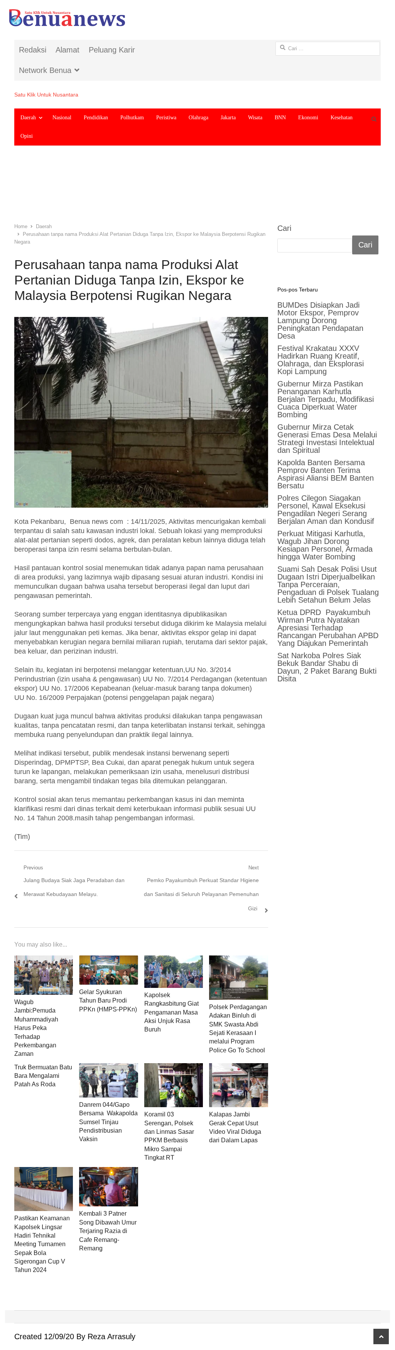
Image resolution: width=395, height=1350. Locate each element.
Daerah (28, 117)
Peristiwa (166, 117)
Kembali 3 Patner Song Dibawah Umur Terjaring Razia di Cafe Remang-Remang (108, 1231)
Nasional (61, 117)
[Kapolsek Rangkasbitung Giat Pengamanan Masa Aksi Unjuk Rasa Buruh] (173, 971)
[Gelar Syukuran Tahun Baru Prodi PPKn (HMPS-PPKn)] (108, 969)
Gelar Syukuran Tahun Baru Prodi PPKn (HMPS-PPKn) (108, 1001)
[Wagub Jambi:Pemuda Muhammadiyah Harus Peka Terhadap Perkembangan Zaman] (43, 975)
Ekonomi (308, 117)
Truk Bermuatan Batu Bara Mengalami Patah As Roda (43, 1076)
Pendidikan (96, 117)
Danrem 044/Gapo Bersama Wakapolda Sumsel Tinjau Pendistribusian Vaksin (108, 1122)
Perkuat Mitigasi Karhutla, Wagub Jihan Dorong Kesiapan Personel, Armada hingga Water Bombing (325, 545)
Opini (26, 136)
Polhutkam (132, 117)
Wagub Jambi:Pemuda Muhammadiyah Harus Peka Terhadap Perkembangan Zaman (36, 1028)
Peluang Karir (112, 50)
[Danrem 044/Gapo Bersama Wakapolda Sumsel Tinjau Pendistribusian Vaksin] (108, 1080)
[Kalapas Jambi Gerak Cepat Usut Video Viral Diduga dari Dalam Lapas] (238, 1085)
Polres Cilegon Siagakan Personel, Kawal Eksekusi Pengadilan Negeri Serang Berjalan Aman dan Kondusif (325, 509)
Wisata (255, 117)
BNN (280, 117)
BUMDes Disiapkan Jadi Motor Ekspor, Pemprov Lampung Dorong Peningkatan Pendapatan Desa (320, 320)
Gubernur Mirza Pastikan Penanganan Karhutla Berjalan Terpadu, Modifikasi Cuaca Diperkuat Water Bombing (325, 399)
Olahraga (198, 117)
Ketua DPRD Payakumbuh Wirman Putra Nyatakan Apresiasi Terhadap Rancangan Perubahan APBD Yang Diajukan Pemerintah (329, 627)
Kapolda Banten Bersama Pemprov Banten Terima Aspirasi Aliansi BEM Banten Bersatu (325, 474)
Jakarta (228, 117)
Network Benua (45, 70)
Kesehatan (342, 117)
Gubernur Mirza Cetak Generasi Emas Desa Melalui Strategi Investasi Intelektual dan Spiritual (327, 438)
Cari (284, 228)
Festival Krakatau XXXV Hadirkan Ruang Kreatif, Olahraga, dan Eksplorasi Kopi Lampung (320, 360)
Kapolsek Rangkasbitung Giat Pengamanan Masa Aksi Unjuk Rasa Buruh (171, 1012)
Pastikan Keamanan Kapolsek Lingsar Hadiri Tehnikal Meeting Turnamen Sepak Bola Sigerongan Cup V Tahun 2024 (42, 1244)
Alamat (67, 50)
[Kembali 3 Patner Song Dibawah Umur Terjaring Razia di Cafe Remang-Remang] (108, 1187)
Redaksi (32, 50)
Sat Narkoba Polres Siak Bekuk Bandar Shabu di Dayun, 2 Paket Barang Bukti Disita (326, 667)
